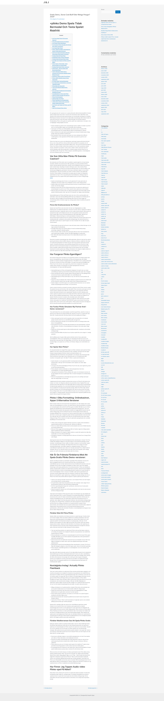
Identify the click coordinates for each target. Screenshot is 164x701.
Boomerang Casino (105, 240)
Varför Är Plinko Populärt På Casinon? (61, 95)
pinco (102, 404)
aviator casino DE (105, 205)
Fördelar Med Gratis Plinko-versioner (60, 67)
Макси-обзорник (105, 490)
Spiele (102, 449)
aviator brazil (104, 203)
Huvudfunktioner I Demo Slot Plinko (60, 93)
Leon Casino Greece (105, 306)
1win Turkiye (104, 149)
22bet (102, 186)
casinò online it (104, 257)
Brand (102, 242)
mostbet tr (103, 350)
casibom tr (103, 244)
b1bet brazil (103, 220)
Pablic (102, 384)
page (102, 386)
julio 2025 (103, 83)
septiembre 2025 (105, 79)
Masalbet (103, 311)
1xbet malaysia (104, 171)
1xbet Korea (104, 166)
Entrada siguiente (92, 688)
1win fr (102, 143)
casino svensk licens (106, 259)
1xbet (102, 156)
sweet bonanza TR (105, 464)
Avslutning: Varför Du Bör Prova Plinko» (61, 76)
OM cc (102, 369)
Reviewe (103, 425)
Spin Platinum (104, 457)
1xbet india (103, 164)
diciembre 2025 (104, 72)
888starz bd (104, 192)
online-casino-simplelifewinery (108, 378)
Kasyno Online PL (105, 302)
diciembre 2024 (104, 98)
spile (102, 453)
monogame (103, 332)
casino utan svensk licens (107, 261)
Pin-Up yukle (104, 401)
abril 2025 (103, 90)
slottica (102, 442)
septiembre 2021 (105, 114)
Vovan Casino (104, 481)
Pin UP (102, 391)
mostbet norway (105, 345)
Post (102, 414)
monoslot (103, 335)
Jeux (102, 298)
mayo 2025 (103, 88)
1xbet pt (103, 175)
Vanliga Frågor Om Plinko (58, 98)
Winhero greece (105, 485)
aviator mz (103, 214)
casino (102, 248)
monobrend (103, 330)
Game (102, 287)
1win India (103, 145)
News (102, 360)
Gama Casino (104, 285)
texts (102, 468)
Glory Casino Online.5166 (107, 34)
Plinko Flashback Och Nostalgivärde (60, 100)
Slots (102, 438)
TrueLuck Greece (105, 470)
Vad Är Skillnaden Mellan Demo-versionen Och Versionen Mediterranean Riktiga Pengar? (61, 73)
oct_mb (103, 365)
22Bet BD (103, 188)
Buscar (102, 9)
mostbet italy (104, 343)
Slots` (102, 440)
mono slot (103, 324)
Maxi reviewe (104, 313)
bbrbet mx (103, 229)
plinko (51, 178)
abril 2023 (103, 109)
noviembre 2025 (105, 75)
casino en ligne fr (105, 250)
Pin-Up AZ (103, 399)
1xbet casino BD (104, 160)
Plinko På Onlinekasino (57, 97)
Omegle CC (103, 373)
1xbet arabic (104, 158)
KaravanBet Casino (105, 300)
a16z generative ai (105, 194)
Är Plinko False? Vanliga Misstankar (60, 81)
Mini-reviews (104, 317)
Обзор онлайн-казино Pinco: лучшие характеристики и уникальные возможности (109, 38)
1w (101, 132)
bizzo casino (104, 231)
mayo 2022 (103, 111)
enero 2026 (103, 70)
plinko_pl (103, 412)
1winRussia (103, 153)
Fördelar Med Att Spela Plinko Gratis (60, 59)
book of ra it (104, 237)
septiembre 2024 (105, 105)
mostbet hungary (105, 341)
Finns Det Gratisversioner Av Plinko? (60, 41)
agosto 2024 (104, 107)
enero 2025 (103, 96)
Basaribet (103, 225)
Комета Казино (104, 488)
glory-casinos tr (104, 296)
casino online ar (104, 255)
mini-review (104, 315)
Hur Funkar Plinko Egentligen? (59, 43)
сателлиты (103, 492)
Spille (102, 455)
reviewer (103, 427)
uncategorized (104, 473)
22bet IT (103, 190)
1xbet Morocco (104, 173)
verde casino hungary (106, 475)
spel (102, 444)
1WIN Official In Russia (106, 147)
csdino (102, 276)
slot (102, 434)
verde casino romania (106, 479)
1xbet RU (103, 177)
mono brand (104, 322)
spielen (103, 451)
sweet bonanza (104, 462)
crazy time (103, 274)
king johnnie (104, 304)
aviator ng (103, 216)
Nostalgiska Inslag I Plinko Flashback (60, 57)
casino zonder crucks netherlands (109, 263)
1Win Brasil (103, 136)
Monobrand (103, 328)
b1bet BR (103, 218)
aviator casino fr (104, 207)
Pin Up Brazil (104, 393)
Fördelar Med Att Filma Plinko (59, 55)
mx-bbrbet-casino (105, 356)
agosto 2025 (104, 81)
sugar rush (103, 460)
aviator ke (103, 212)
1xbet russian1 (104, 184)
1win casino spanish (105, 140)
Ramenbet (103, 421)
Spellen (103, 447)
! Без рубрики (104, 127)
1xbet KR (103, 168)
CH (102, 270)
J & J (46, 2)
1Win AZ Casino (104, 134)
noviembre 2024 (105, 101)
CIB (102, 272)
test (102, 466)
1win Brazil (103, 138)
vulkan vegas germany (106, 483)
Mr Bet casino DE (105, 352)
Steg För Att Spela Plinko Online (59, 108)
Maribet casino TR (105, 309)
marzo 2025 (104, 92)
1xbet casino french (105, 162)
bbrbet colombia (105, 227)
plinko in (103, 408)
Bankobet (103, 222)
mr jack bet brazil (105, 354)
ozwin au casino (104, 382)
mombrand (103, 319)
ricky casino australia (106, 429)
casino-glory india (105, 268)
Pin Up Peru (104, 397)
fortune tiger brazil (105, 283)
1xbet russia (104, 179)
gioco (102, 294)
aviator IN (103, 209)
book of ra (103, 235)
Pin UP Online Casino (106, 395)
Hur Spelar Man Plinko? (57, 48)
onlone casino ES (105, 380)
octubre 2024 (104, 103)
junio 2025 (103, 85)
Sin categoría (54, 19)
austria (102, 199)
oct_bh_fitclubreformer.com (107, 363)
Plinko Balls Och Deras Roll (58, 86)
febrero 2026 (104, 68)
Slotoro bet (103, 436)
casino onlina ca (104, 253)
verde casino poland (105, 477)
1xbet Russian (104, 181)
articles (103, 197)
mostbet (103, 337)
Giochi (102, 291)
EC (101, 278)
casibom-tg (103, 246)
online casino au (105, 375)
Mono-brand (104, 326)
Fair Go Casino (104, 281)
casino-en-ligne (104, 266)
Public (102, 416)
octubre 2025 (104, 77)
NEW (102, 358)
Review (103, 423)
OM (102, 367)
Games (102, 289)
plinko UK (103, 410)
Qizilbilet (103, 419)
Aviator (102, 201)
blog (102, 233)
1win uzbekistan (104, 151)
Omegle (103, 371)
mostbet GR (104, 339)
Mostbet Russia (104, 347)
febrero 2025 (104, 94)
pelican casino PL (105, 388)
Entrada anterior (48, 688)
